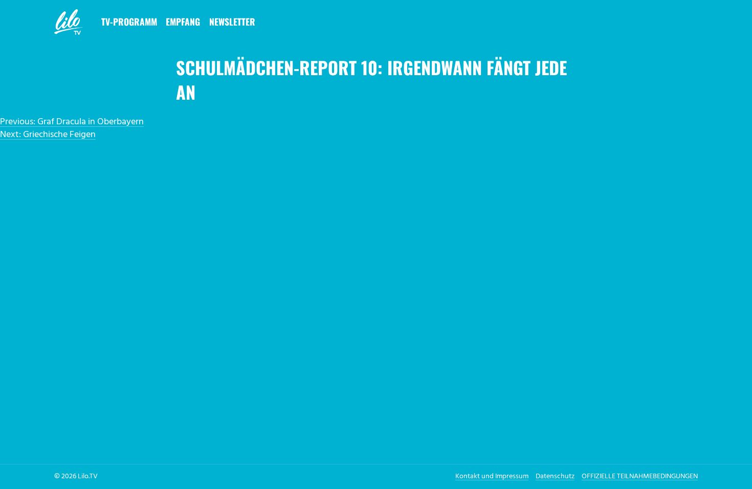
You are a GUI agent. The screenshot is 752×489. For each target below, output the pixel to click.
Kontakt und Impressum (491, 476)
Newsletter (232, 21)
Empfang (183, 21)
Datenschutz (555, 476)
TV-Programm (129, 21)
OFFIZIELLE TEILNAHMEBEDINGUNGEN (640, 476)
